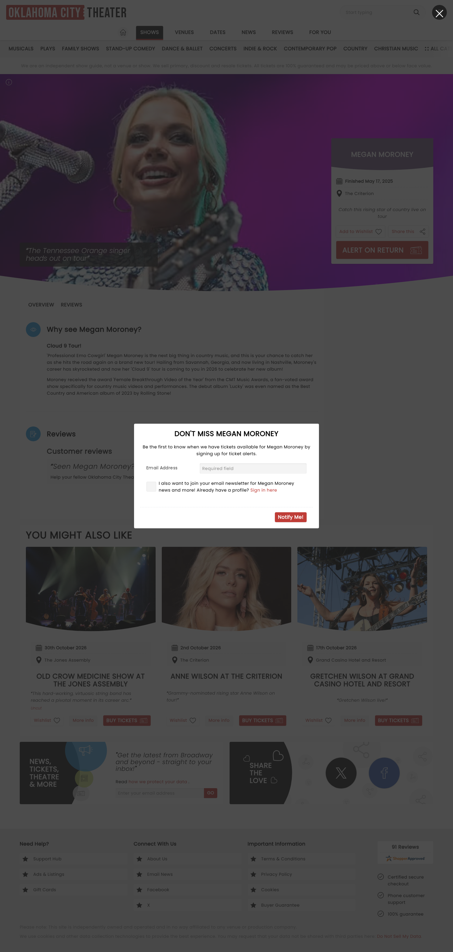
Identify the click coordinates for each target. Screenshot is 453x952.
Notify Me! (291, 517)
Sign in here (264, 490)
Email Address (162, 468)
